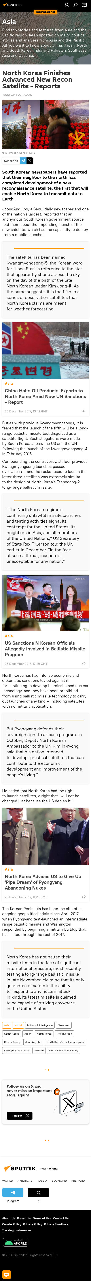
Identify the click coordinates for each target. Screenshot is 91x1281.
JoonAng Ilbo (33, 1042)
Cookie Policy (11, 1224)
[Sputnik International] (13, 7)
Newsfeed (64, 1025)
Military (78, 1181)
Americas (24, 1181)
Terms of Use (42, 1218)
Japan (27, 1033)
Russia (42, 1181)
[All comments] (6, 1274)
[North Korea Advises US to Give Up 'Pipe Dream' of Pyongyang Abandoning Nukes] (45, 836)
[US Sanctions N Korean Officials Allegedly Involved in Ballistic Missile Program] (45, 603)
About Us (8, 1218)
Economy (59, 1181)
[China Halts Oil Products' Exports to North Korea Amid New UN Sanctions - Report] (45, 350)
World (18, 1025)
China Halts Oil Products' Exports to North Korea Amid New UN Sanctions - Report (45, 396)
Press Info (24, 1218)
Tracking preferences (17, 1230)
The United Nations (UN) (63, 1050)
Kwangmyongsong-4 (16, 1050)
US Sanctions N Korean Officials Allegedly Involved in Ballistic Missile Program (45, 648)
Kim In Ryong (12, 1042)
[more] (83, 410)
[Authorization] (66, 4)
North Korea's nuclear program (65, 1042)
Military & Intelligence (40, 1025)
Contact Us (61, 1218)
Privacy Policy (32, 1224)
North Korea (44, 1033)
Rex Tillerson (64, 1033)
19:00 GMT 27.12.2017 (17, 95)
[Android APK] (16, 1243)
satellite (39, 1050)
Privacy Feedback (56, 1224)
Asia (9, 383)
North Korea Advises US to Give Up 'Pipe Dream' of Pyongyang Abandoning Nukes (43, 882)
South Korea (11, 1033)
